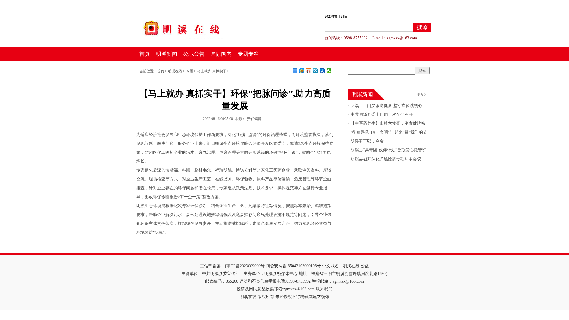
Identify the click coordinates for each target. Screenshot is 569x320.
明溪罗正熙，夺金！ (368, 141)
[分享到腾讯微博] (315, 70)
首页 (144, 54)
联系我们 (324, 289)
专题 (189, 71)
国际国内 (221, 54)
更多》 (422, 94)
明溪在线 (175, 71)
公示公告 (193, 54)
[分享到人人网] (322, 70)
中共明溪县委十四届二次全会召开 (381, 114)
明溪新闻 (166, 54)
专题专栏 (248, 54)
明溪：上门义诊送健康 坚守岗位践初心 (385, 105)
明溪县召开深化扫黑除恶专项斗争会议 (385, 159)
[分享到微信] (329, 70)
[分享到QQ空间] (301, 70)
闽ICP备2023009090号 (245, 266)
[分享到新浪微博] (308, 70)
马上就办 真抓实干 (211, 71)
